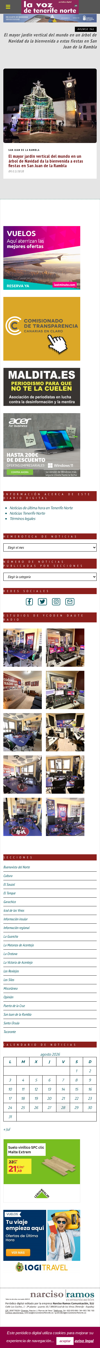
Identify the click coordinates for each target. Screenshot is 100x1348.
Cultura (7, 875)
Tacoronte (9, 1031)
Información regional (16, 927)
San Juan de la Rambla (23, 150)
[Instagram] (56, 601)
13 (49, 1089)
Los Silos (8, 979)
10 (10, 1089)
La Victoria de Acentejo (17, 962)
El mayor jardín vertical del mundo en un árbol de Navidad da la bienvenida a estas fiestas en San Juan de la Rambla (45, 160)
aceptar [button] (65, 1341)
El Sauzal (9, 884)
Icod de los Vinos (13, 910)
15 (76, 1089)
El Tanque (9, 893)
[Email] (69, 601)
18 (23, 1098)
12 (35, 1089)
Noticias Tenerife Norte (27, 513)
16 (90, 1089)
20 (49, 1098)
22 (76, 1098)
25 (23, 1107)
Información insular (15, 919)
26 (36, 1107)
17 (10, 1098)
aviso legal (84, 1341)
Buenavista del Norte (16, 867)
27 (49, 1107)
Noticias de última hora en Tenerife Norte (41, 508)
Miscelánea (10, 988)
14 (63, 1089)
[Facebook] (29, 601)
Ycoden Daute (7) (41, 1322)
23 (90, 1098)
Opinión (8, 997)
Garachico (9, 901)
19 (36, 1098)
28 (63, 1107)
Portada (12, 1322)
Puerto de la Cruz (14, 1005)
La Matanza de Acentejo (18, 945)
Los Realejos (11, 971)
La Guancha (10, 936)
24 (10, 1107)
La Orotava (10, 953)
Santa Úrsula (11, 1023)
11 (23, 1089)
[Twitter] (42, 601)
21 (63, 1098)
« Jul (6, 1129)
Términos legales (22, 518)
